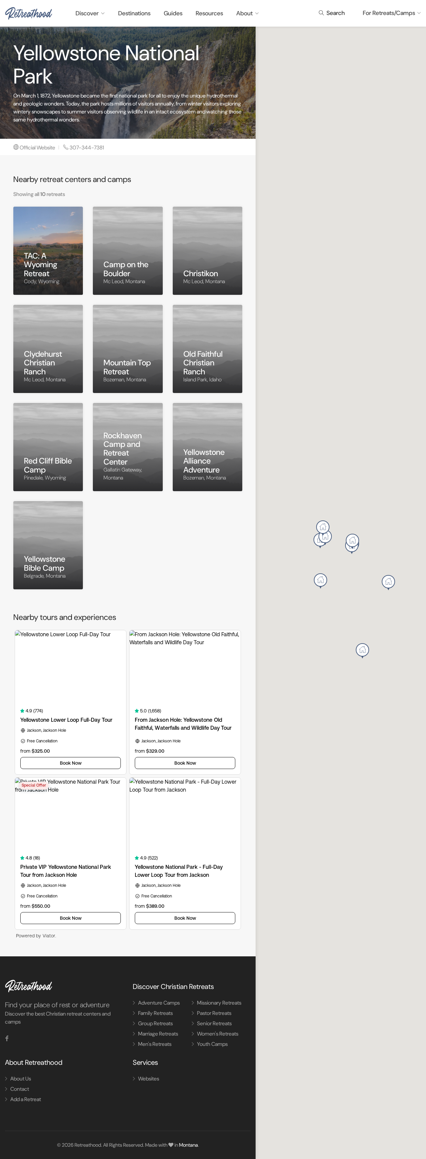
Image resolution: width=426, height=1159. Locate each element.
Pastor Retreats (214, 1013)
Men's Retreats (154, 1044)
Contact (19, 1088)
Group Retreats (155, 1023)
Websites (148, 1078)
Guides (173, 13)
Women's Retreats (217, 1033)
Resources (209, 13)
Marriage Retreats (158, 1033)
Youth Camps (212, 1044)
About (244, 13)
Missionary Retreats (219, 1002)
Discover (87, 13)
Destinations (134, 13)
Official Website (37, 147)
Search (335, 13)
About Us (20, 1078)
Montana (188, 1145)
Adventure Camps (159, 1002)
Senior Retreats (214, 1023)
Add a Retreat (25, 1099)
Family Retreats (155, 1013)
